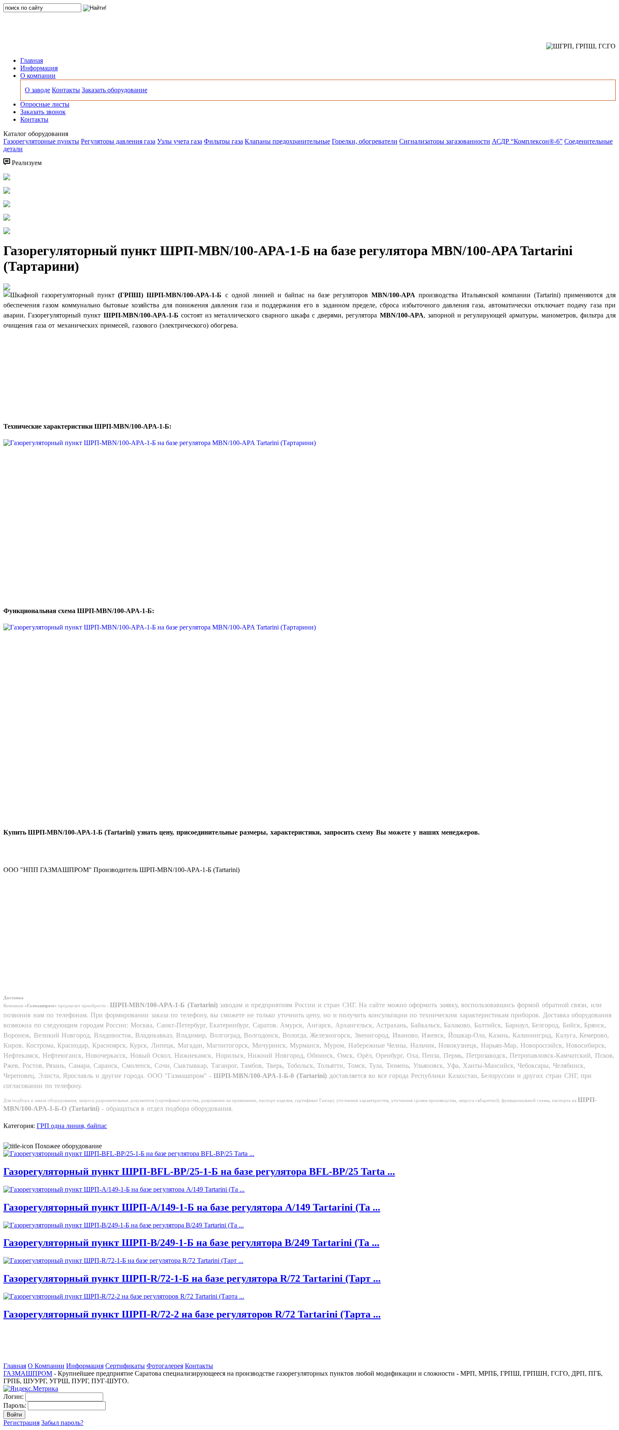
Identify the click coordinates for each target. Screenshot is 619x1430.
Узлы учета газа (179, 141)
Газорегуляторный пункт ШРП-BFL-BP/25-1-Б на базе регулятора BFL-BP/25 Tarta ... (199, 1171)
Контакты (66, 89)
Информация (39, 68)
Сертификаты (125, 1365)
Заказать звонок (43, 111)
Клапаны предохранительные (287, 141)
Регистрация (21, 1422)
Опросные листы (44, 104)
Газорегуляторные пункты (41, 141)
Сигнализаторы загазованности (444, 141)
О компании (38, 75)
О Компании (46, 1365)
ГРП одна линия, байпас (72, 1125)
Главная (31, 60)
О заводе (37, 89)
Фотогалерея (165, 1365)
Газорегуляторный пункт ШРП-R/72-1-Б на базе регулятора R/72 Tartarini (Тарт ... (192, 1278)
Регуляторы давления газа (118, 141)
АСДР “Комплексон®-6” (527, 141)
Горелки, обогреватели (365, 141)
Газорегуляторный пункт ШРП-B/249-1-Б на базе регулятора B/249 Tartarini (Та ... (191, 1242)
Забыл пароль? (62, 1422)
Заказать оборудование (114, 89)
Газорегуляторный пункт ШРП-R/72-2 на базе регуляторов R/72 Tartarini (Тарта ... (192, 1314)
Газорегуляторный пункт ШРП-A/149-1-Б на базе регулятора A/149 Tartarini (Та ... (191, 1207)
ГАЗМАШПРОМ (27, 1373)
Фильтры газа (223, 141)
